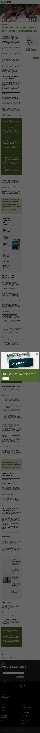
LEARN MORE (5, 378)
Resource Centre (17, 373)
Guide (10, 373)
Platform (7, 373)
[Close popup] (37, 354)
